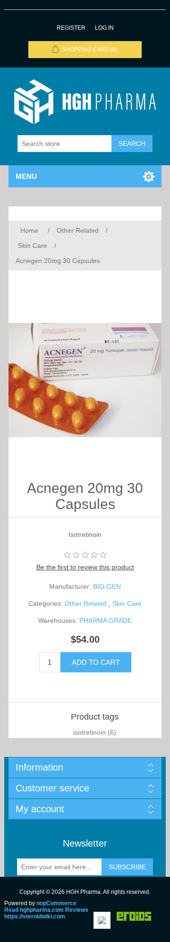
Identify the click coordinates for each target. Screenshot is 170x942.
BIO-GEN (107, 586)
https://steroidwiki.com (34, 916)
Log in (104, 28)
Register (71, 28)
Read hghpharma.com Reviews (46, 910)
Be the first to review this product (85, 567)
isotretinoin (89, 732)
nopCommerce (56, 903)
